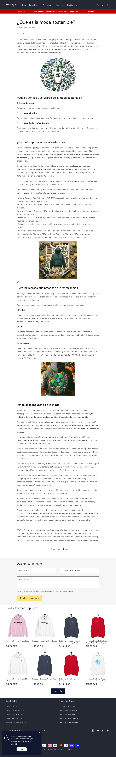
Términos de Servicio (14, 718)
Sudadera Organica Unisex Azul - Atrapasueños (44, 680)
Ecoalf (37, 332)
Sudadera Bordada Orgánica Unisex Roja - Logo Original (96, 642)
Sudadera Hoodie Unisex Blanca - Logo (44, 642)
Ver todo (58, 691)
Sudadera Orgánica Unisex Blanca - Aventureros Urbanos (97, 680)
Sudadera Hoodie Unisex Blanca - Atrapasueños (18, 680)
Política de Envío (12, 706)
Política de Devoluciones (15, 710)
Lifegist (20, 315)
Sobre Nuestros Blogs (67, 706)
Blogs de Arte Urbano (67, 714)
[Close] (40, 732)
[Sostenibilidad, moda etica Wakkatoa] (58, 75)
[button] (34, 5)
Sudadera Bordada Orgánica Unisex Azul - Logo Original (69, 642)
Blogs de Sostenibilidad (68, 722)
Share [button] (21, 34)
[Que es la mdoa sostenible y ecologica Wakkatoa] (58, 379)
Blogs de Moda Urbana (68, 710)
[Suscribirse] (43, 730)
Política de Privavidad (14, 714)
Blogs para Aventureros (68, 718)
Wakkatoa (53, 749)
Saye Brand (22, 348)
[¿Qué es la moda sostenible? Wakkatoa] (58, 260)
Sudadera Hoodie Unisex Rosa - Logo (18, 642)
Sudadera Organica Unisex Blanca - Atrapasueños (69, 680)
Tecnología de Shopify (64, 749)
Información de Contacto (16, 722)
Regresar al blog (59, 549)
